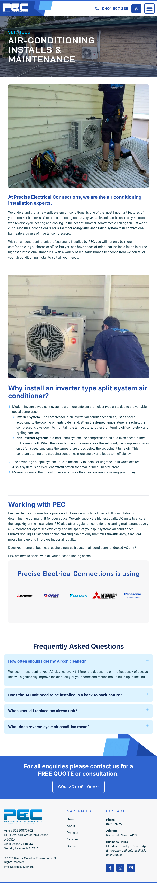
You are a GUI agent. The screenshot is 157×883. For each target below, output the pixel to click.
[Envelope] (131, 868)
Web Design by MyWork (19, 866)
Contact (72, 846)
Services (72, 839)
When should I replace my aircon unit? (42, 710)
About (71, 826)
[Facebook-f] (110, 868)
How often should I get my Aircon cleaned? (47, 661)
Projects (72, 833)
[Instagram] (120, 868)
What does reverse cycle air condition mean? (49, 726)
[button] (149, 8)
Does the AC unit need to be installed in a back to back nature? (65, 695)
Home (71, 819)
